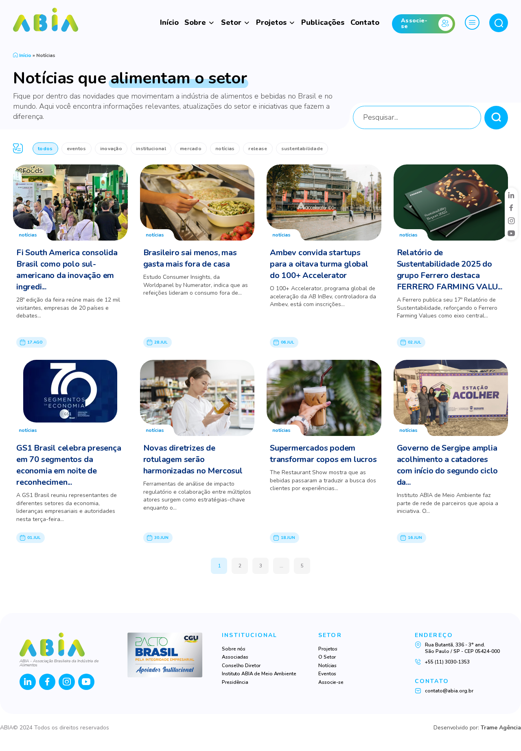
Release (257, 148)
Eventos (76, 148)
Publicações (322, 22)
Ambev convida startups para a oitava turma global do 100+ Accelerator (319, 264)
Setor (231, 22)
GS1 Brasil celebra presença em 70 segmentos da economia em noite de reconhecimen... (68, 465)
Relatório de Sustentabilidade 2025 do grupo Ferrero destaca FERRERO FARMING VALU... (449, 269)
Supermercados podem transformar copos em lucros (323, 453)
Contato (364, 22)
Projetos (271, 22)
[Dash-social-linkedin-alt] (511, 195)
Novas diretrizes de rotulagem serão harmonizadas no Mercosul (193, 459)
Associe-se (331, 682)
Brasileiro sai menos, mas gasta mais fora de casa (190, 258)
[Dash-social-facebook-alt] (511, 207)
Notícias (224, 148)
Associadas (235, 657)
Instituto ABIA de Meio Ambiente (259, 673)
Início (169, 22)
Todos (45, 148)
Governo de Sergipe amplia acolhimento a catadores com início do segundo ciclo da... (447, 465)
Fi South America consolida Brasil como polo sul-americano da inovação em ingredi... (67, 269)
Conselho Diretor (241, 665)
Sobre (195, 22)
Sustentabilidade (302, 148)
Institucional (151, 148)
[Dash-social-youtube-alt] (511, 233)
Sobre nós (233, 649)
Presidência (235, 682)
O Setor (327, 657)
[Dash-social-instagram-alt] (511, 220)
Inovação (111, 148)
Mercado (190, 148)
